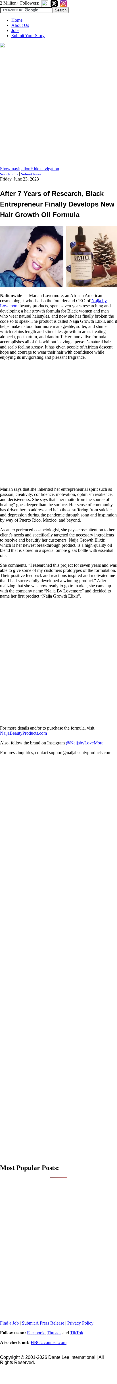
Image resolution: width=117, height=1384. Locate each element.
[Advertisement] (58, 107)
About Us (20, 25)
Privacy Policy (80, 1323)
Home (16, 20)
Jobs (15, 30)
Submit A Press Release (43, 1323)
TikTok (76, 1332)
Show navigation (15, 168)
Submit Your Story (28, 35)
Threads (54, 1332)
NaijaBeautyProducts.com (23, 733)
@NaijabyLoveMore (84, 742)
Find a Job (9, 1323)
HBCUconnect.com (48, 1342)
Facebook (36, 1332)
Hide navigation (44, 168)
